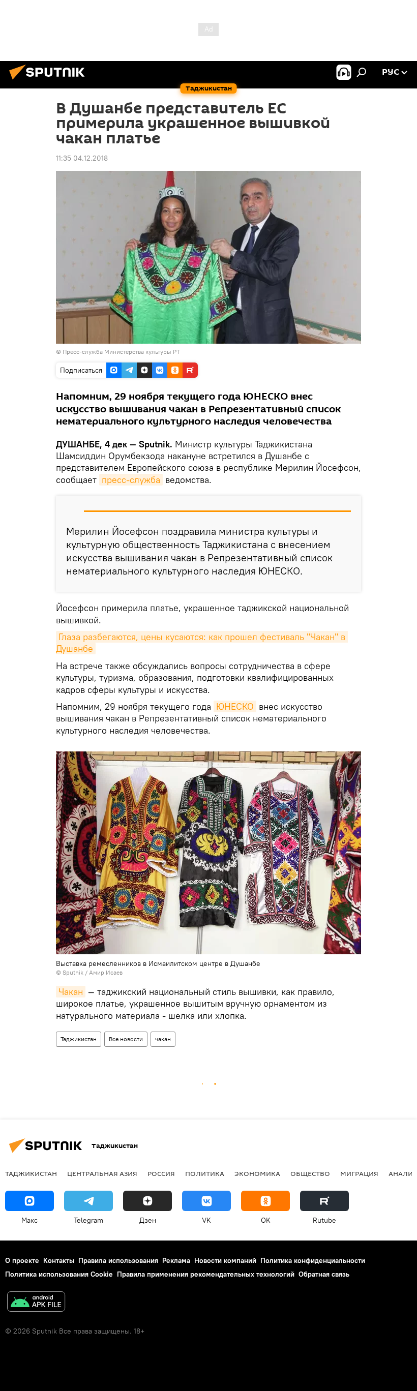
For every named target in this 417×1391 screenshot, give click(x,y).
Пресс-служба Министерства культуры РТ (121, 351)
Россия (161, 1173)
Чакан (70, 991)
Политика (204, 1173)
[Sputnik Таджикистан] (50, 80)
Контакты (58, 1260)
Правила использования (118, 1260)
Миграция (359, 1173)
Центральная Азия (102, 1173)
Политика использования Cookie (59, 1274)
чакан (163, 1039)
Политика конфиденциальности (312, 1260)
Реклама (176, 1260)
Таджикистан (79, 1039)
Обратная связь (324, 1274)
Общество (310, 1173)
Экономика (257, 1173)
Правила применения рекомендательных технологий (205, 1274)
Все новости (126, 1039)
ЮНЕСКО (235, 706)
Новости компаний (225, 1260)
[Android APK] (36, 1302)
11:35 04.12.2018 (82, 158)
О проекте (22, 1260)
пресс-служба (131, 480)
